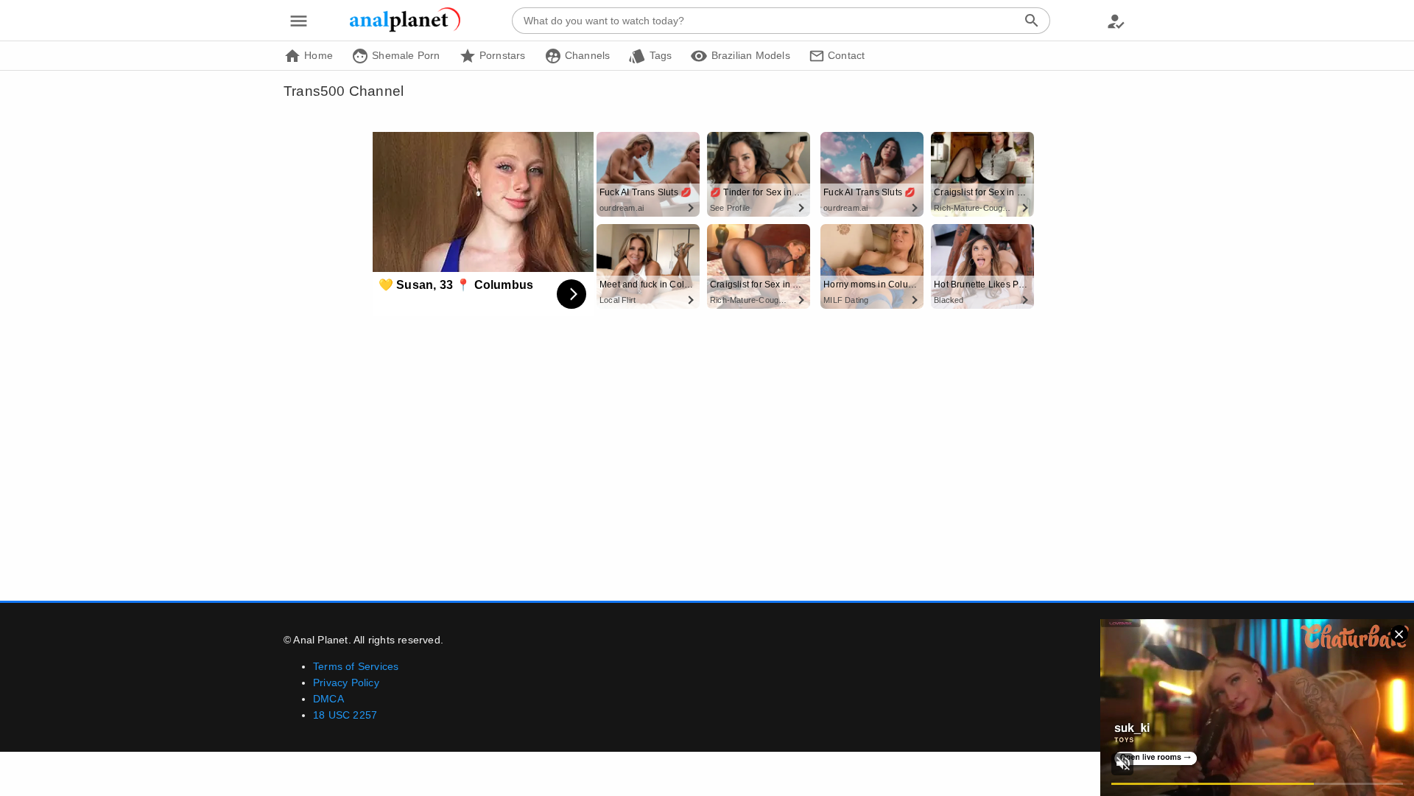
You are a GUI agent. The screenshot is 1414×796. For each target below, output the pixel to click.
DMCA (328, 699)
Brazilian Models (748, 55)
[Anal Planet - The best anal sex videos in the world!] (405, 29)
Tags (659, 55)
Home (317, 55)
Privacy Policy (346, 682)
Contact (845, 55)
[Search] (1031, 20)
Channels (586, 55)
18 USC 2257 (345, 715)
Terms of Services (355, 666)
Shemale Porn (404, 55)
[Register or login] (1115, 21)
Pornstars (501, 55)
